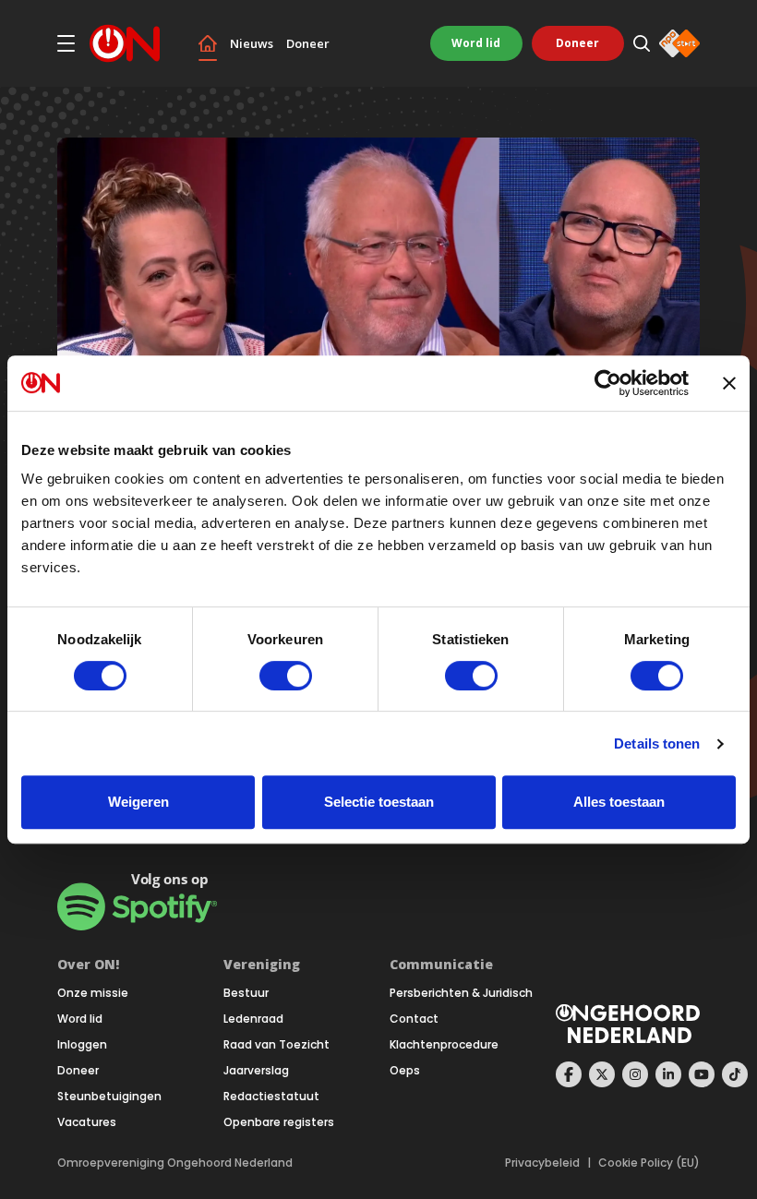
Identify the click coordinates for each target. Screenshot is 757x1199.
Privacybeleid (542, 1163)
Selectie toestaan (379, 801)
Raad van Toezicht (276, 1044)
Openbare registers (278, 1122)
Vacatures (86, 1122)
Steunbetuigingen (109, 1096)
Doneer (308, 44)
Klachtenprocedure (444, 1044)
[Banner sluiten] (729, 383)
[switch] (285, 675)
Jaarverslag (256, 1070)
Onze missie (92, 993)
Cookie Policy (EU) (649, 1163)
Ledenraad (253, 1019)
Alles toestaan (619, 801)
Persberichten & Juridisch (461, 993)
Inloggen (82, 1044)
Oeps (405, 1070)
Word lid (475, 43)
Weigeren (138, 801)
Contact (414, 1019)
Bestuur (246, 993)
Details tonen (657, 743)
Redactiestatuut (271, 1096)
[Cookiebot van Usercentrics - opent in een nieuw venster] (608, 383)
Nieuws (251, 44)
